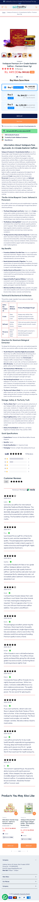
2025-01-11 (7, 762)
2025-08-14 (7, 558)
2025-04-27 (8, 673)
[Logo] (19, 7)
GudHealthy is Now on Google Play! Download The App (20, 1)
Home (3, 12)
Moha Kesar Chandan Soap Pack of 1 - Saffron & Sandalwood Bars (29, 821)
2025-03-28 (8, 702)
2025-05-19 (7, 647)
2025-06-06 (8, 618)
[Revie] (31, 490)
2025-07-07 (7, 589)
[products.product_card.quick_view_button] (16, 813)
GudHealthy (16, 894)
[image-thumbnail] (4, 55)
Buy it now (19, 121)
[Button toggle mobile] (3, 7)
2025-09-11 (7, 529)
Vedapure (19, 61)
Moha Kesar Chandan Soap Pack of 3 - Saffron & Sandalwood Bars (10, 821)
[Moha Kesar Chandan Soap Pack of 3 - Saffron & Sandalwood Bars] (10, 808)
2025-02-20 (8, 733)
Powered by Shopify (25, 894)
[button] (5, 7)
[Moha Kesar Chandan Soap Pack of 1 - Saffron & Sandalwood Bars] (29, 808)
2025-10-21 (7, 498)
